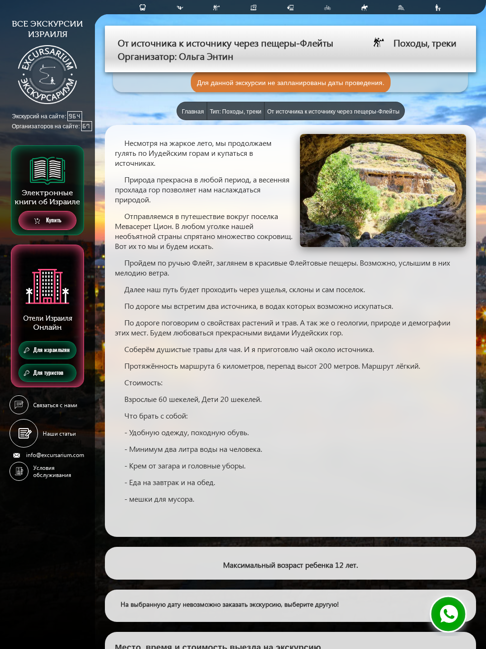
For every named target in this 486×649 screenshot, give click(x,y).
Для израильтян (51, 349)
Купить (53, 220)
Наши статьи (59, 433)
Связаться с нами (55, 405)
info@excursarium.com (55, 454)
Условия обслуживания (52, 471)
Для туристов (48, 372)
